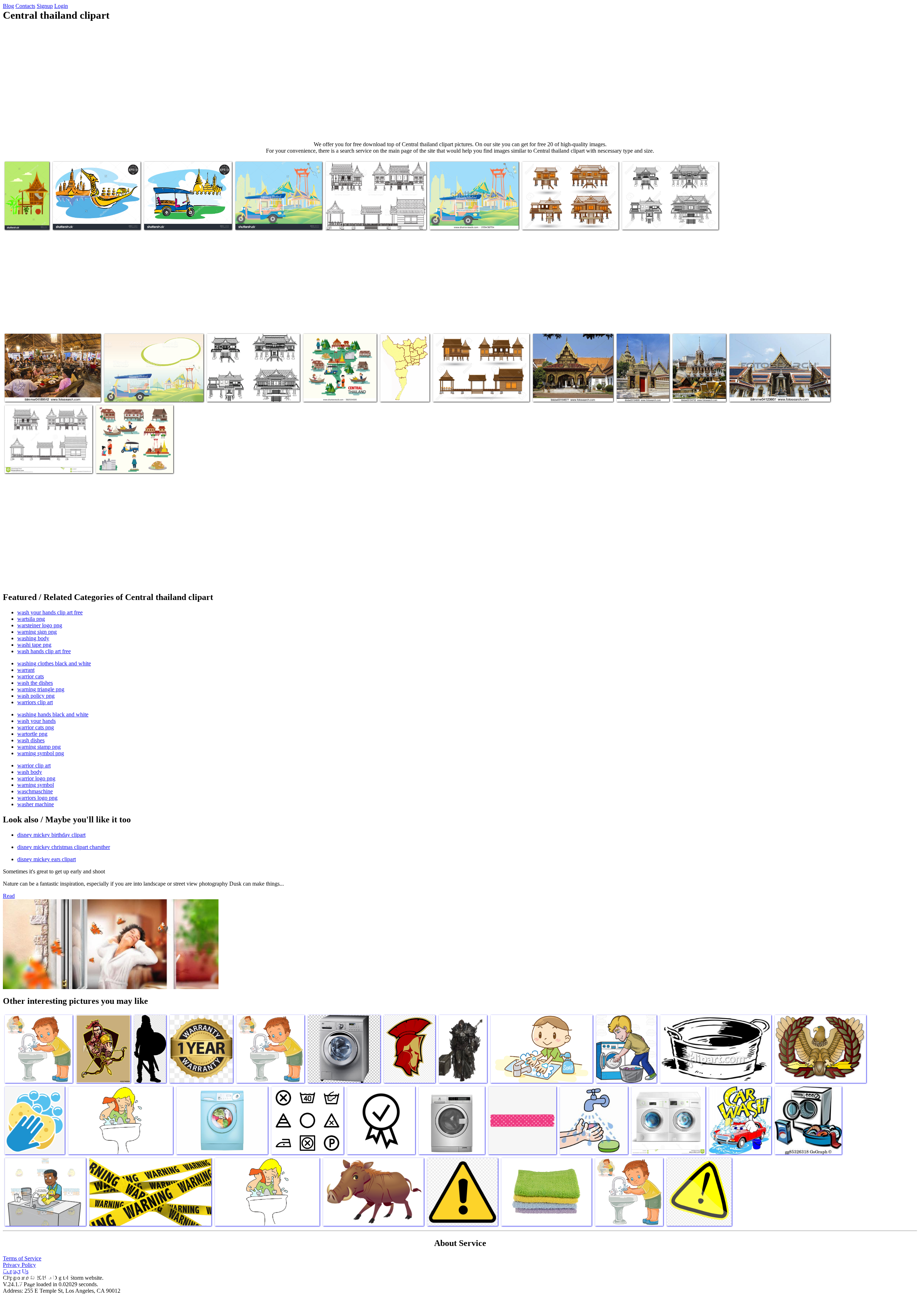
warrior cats (30, 676)
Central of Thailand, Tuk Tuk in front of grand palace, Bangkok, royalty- (147, 388)
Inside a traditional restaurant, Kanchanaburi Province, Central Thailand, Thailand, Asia (51, 388)
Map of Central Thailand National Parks (400, 386)
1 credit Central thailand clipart (359, 219)
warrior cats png (35, 727)
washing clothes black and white (54, 663)
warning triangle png (40, 689)
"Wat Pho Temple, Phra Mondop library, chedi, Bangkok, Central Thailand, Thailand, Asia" (642, 380)
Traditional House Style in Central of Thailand (25, 214)
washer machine (35, 804)
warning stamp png (39, 747)
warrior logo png (36, 778)
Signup (45, 6)
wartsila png (31, 619)
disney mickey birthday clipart (51, 835)
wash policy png (36, 696)
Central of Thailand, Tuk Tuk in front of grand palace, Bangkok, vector (187, 216)
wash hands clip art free (44, 651)
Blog (8, 6)
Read (9, 896)
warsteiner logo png (39, 625)
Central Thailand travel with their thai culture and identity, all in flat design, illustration (340, 386)
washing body (33, 638)
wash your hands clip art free (50, 612)
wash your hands (36, 721)
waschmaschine (35, 791)
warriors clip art (35, 702)
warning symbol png (40, 753)
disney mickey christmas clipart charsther (63, 847)
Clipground (36, 1275)
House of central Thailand (32, 463)
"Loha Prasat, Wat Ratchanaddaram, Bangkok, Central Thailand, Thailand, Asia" (695, 380)
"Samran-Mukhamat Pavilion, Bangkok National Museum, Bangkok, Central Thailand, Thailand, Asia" (565, 383)
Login (61, 6)
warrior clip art (34, 765)
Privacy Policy (19, 1265)
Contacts (25, 6)
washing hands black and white (52, 714)
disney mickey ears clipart (46, 859)
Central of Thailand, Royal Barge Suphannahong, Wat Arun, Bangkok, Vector (92, 214)
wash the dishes (35, 683)
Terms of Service (22, 1258)
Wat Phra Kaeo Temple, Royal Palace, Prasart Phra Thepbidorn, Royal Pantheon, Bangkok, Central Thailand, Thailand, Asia (777, 386)
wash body (29, 772)
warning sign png (37, 632)
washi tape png (34, 645)
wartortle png (32, 734)
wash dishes (31, 740)
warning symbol (35, 785)
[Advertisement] (460, 81)
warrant (25, 670)
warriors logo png (37, 798)
